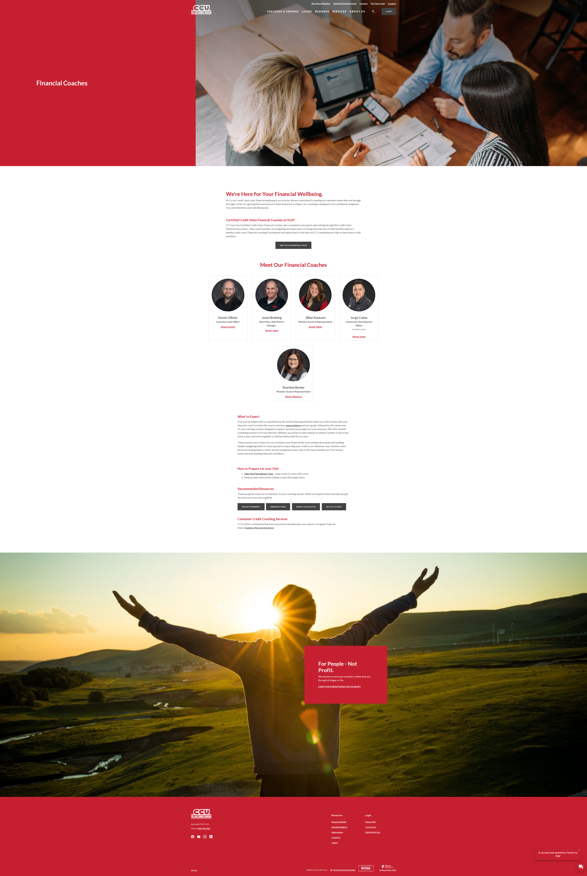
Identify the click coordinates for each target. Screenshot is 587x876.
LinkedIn (210, 836)
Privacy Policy (370, 822)
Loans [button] (307, 11)
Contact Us (335, 837)
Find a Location (337, 832)
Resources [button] (337, 815)
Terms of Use (370, 827)
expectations (293, 425)
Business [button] (322, 11)
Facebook (192, 836)
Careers (364, 3)
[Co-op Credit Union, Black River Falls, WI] (201, 9)
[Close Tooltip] (579, 850)
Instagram (204, 836)
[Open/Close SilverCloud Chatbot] (580, 866)
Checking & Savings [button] (283, 11)
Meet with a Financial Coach (295, 245)
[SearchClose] (373, 11)
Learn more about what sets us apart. (339, 686)
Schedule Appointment (344, 3)
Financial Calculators (339, 827)
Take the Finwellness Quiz (258, 473)
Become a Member (321, 3)
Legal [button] (368, 815)
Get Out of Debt (334, 507)
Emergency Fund (278, 507)
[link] (388, 867)
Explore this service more (259, 527)
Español (392, 3)
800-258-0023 (204, 828)
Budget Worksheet (251, 507)
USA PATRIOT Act (372, 832)
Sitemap (194, 870)
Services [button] (339, 11)
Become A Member (339, 822)
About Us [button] (357, 11)
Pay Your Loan (378, 3)
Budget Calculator (306, 507)
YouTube (198, 836)
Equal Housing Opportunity (344, 870)
